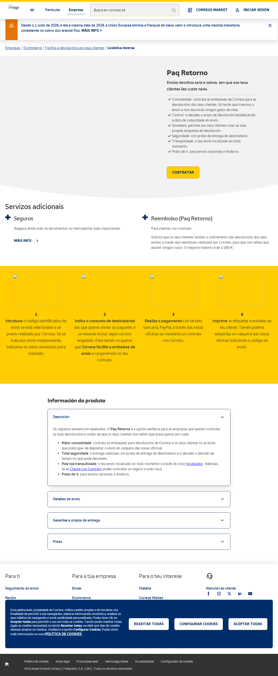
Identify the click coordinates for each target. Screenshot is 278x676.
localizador (194, 464)
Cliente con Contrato (86, 469)
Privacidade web (87, 661)
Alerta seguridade (116, 661)
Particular (52, 10)
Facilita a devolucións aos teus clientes (74, 48)
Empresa (76, 10)
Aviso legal (63, 661)
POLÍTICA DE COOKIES (63, 634)
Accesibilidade (144, 661)
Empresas (12, 48)
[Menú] (29, 10)
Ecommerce (32, 48)
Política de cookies (36, 661)
